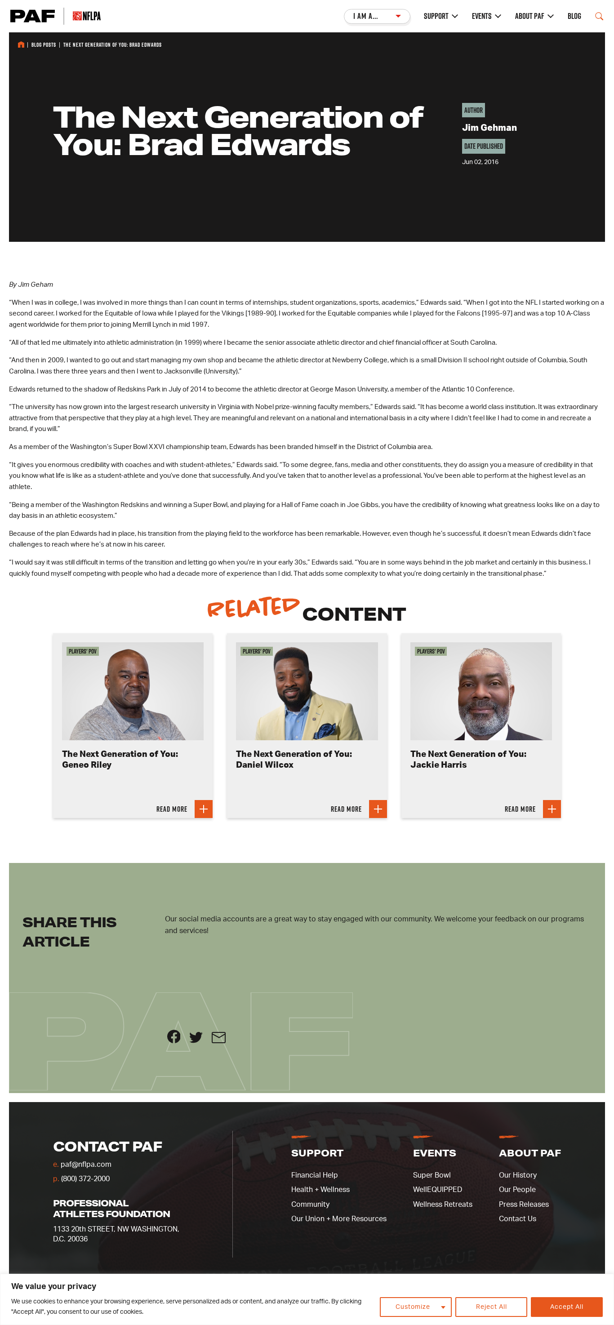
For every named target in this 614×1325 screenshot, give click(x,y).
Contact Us (517, 1219)
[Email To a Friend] (222, 1041)
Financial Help (314, 1175)
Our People (517, 1189)
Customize (413, 1307)
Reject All (491, 1307)
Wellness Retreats (442, 1204)
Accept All (566, 1307)
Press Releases (524, 1204)
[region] (307, 1299)
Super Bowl (432, 1175)
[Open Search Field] (599, 16)
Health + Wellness (320, 1189)
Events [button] (434, 1153)
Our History (518, 1175)
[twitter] (200, 1041)
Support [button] (317, 1153)
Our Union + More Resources (339, 1219)
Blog (574, 16)
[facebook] (178, 1041)
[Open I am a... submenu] (377, 16)
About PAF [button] (530, 1153)
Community (310, 1204)
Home (21, 44)
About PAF (529, 16)
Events (482, 16)
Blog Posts (43, 45)
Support (436, 16)
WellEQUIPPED (437, 1189)
